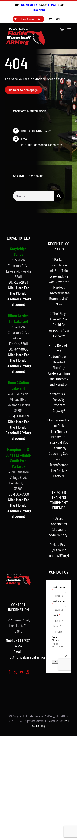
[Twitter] (15, 672)
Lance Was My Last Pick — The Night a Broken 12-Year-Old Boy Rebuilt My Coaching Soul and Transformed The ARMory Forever (59, 448)
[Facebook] (9, 672)
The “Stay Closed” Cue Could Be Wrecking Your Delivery (59, 324)
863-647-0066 (18, 349)
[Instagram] (27, 672)
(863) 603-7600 (18, 494)
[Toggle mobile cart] (62, 30)
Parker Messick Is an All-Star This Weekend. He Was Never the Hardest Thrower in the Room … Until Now (59, 281)
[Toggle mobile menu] (69, 30)
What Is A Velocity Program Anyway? (59, 402)
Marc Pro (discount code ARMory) (59, 550)
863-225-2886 (18, 282)
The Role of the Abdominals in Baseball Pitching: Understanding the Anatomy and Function (59, 364)
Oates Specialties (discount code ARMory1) (59, 526)
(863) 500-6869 (18, 416)
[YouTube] (21, 672)
